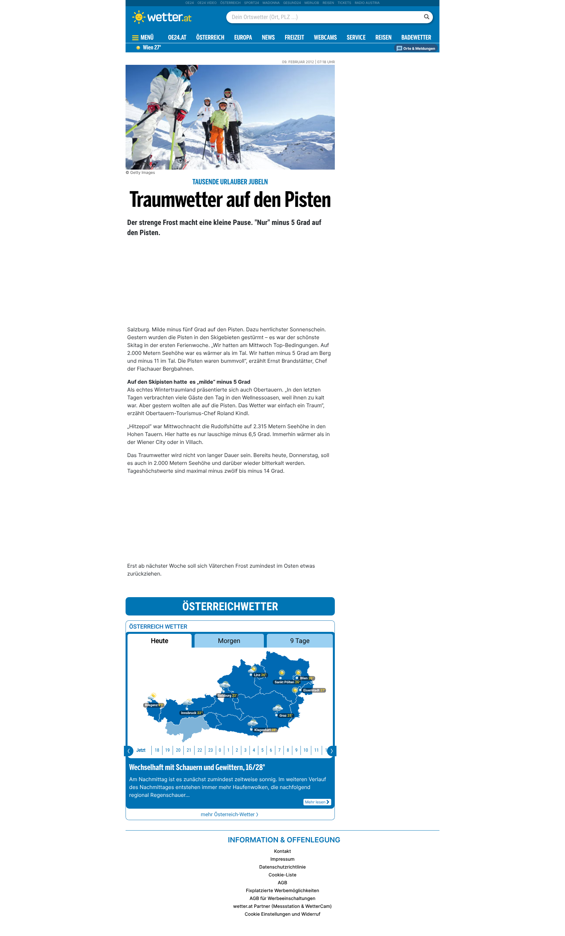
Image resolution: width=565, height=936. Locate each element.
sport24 (251, 3)
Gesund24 (292, 3)
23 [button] (210, 750)
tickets (344, 3)
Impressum (282, 859)
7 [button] (279, 750)
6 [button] (271, 750)
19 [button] (167, 750)
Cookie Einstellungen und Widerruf (282, 914)
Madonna (271, 3)
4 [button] (254, 750)
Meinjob (311, 3)
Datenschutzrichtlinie (282, 867)
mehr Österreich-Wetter (228, 814)
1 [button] (228, 750)
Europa (243, 38)
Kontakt (282, 851)
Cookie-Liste (282, 875)
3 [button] (245, 750)
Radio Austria (367, 3)
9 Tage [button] (299, 641)
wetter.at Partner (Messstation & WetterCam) (282, 906)
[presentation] (128, 751)
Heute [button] (159, 641)
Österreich (230, 3)
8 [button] (288, 750)
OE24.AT (177, 38)
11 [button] (316, 750)
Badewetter (416, 38)
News (268, 38)
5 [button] (262, 750)
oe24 (189, 3)
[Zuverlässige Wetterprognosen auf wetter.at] (173, 17)
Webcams (325, 38)
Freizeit (294, 38)
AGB (282, 883)
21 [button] (189, 750)
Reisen (328, 3)
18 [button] (157, 750)
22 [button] (199, 750)
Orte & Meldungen (418, 48)
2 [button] (237, 750)
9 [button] (296, 750)
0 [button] (220, 750)
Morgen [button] (229, 641)
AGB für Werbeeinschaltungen (282, 898)
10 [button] (305, 750)
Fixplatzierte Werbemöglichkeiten (282, 890)
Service (356, 38)
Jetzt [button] (141, 750)
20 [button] (178, 750)
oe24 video (207, 3)
